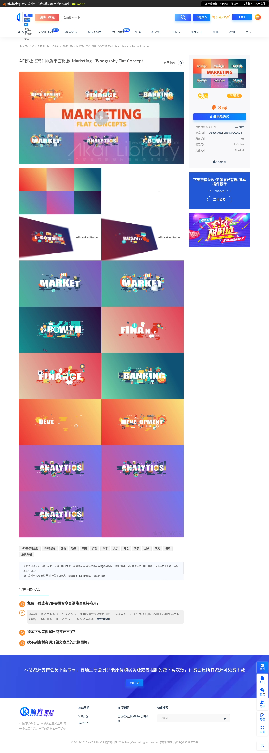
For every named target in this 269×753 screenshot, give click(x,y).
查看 (241, 127)
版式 (146, 548)
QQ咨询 (221, 162)
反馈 (262, 719)
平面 (84, 548)
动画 (73, 548)
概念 (126, 548)
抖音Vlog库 (46, 31)
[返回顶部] (262, 745)
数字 (105, 548)
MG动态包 (70, 32)
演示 (136, 548)
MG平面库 (118, 31)
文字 (115, 548)
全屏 (262, 732)
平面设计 (196, 32)
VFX (138, 32)
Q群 (262, 706)
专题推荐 (248, 4)
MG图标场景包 (29, 548)
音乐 (248, 32)
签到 (262, 669)
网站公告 (212, 4)
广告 (94, 548)
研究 (157, 548)
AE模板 (156, 32)
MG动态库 (94, 32)
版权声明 (235, 4)
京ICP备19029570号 (185, 742)
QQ (262, 682)
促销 (63, 548)
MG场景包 (68, 46)
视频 (232, 32)
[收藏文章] (181, 63)
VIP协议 (224, 4)
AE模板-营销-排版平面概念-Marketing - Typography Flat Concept (71, 576)
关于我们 (260, 4)
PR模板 (175, 32)
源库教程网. (166, 742)
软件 (215, 32)
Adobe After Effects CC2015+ (226, 133)
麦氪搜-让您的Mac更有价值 (133, 719)
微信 (262, 694)
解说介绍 (26, 554)
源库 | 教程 (47, 17)
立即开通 (134, 683)
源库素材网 (38, 46)
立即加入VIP (78, 4)
